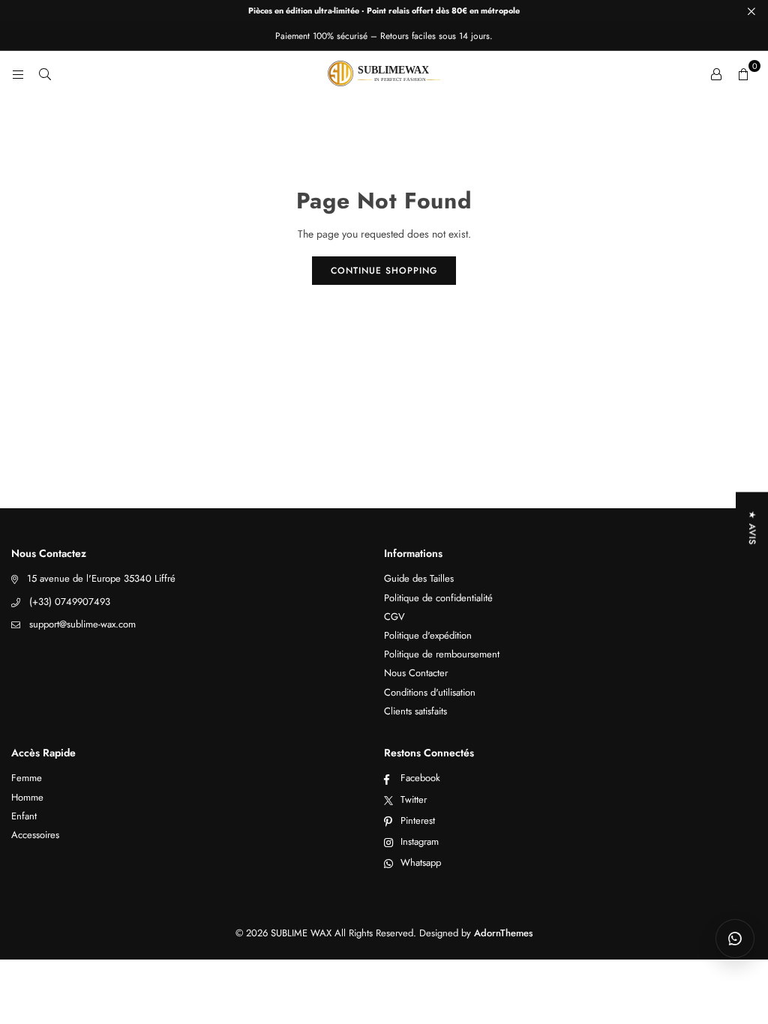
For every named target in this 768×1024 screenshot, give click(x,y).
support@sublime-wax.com (82, 624)
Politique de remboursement (442, 654)
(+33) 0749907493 (69, 601)
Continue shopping (384, 270)
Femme (26, 778)
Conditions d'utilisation (430, 692)
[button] (743, 73)
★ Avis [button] (752, 528)
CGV (394, 616)
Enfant (24, 816)
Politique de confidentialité (438, 598)
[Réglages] (716, 73)
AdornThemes (503, 933)
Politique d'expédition (428, 635)
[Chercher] (45, 73)
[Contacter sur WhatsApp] (735, 938)
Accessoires (35, 835)
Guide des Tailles (419, 578)
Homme (27, 797)
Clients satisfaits (415, 711)
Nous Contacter (416, 673)
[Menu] (18, 73)
